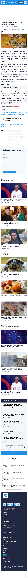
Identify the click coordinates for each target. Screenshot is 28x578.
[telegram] (18, 504)
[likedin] (8, 504)
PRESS (5, 539)
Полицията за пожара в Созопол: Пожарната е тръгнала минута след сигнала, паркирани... (13, 414)
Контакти (5, 512)
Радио (5, 545)
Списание (5, 548)
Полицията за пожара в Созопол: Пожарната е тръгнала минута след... (12, 368)
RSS (4, 552)
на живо (21, 2)
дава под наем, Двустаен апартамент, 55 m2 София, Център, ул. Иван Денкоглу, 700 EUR (18, 471)
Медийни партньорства (9, 541)
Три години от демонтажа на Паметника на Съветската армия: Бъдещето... (13, 199)
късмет (17, 137)
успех (23, 137)
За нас (5, 514)
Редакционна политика (9, 525)
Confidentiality (6, 561)
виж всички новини (14, 453)
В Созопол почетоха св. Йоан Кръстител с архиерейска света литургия (14, 245)
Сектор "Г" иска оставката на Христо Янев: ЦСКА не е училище (13, 430)
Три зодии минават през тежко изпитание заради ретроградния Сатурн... (13, 346)
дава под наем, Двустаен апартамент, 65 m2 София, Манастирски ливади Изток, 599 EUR (18, 464)
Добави (9, 171)
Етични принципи (7, 527)
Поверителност (7, 516)
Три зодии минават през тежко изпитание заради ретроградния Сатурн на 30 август (12, 406)
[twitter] (11, 504)
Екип (4, 523)
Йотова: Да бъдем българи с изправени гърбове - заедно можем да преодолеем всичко (14, 438)
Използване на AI (7, 537)
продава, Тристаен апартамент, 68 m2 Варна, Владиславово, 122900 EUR (18, 478)
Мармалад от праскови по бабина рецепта (14, 295)
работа (10, 139)
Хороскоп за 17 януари (10, 87)
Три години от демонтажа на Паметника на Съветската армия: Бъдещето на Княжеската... (12, 423)
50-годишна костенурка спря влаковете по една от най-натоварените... (13, 273)
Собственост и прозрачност (10, 529)
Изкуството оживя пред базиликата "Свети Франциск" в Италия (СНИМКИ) (14, 446)
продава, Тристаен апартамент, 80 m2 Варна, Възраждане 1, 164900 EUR (18, 485)
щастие (11, 137)
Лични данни (6, 558)
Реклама (5, 543)
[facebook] (4, 504)
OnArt (5, 555)
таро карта (11, 134)
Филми (5, 550)
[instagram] (15, 504)
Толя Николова (20, 29)
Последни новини (12, 2)
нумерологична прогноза (15, 131)
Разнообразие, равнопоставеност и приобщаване (12, 534)
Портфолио (6, 521)
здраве (19, 134)
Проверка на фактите (8, 532)
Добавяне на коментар (12, 150)
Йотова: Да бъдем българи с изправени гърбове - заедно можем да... (13, 222)
